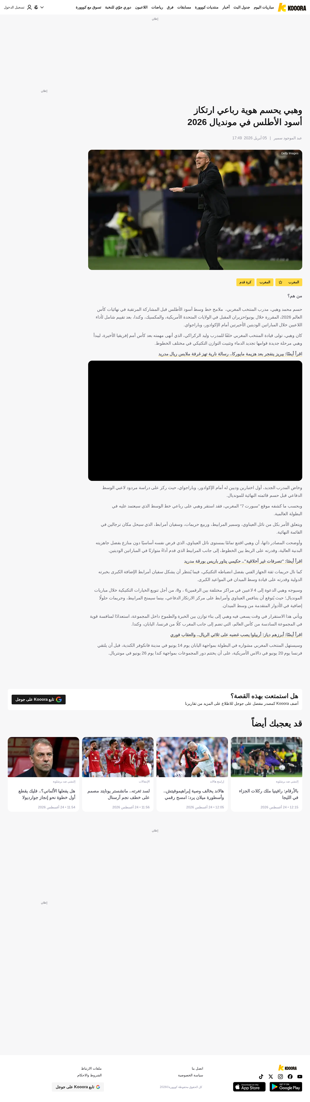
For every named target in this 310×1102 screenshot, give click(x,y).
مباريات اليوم (264, 7)
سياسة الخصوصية (190, 1075)
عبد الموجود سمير (288, 138)
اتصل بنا (197, 1068)
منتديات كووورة (206, 7)
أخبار (226, 7)
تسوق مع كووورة (88, 7)
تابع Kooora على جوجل (35, 699)
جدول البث (241, 7)
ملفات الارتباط (91, 1068)
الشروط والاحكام (89, 1075)
